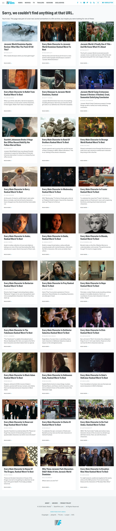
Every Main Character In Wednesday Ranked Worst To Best (57, 190)
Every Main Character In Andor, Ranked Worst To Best (17, 237)
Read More (7, 63)
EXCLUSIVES (59, 3)
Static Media (46, 507)
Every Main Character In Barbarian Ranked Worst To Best (18, 284)
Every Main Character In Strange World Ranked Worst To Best (94, 141)
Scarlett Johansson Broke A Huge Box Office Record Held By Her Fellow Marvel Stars (18, 142)
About (47, 503)
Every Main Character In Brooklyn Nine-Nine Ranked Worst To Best (94, 470)
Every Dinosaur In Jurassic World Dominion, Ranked (56, 93)
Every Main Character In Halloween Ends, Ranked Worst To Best (57, 376)
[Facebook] (78, 3)
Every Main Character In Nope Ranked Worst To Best (93, 284)
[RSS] (94, 3)
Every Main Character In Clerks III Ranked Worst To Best (56, 423)
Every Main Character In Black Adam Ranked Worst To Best (19, 376)
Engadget (45, 515)
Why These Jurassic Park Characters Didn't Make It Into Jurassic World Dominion (57, 472)
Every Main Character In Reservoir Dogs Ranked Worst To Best (18, 423)
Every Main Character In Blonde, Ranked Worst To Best (94, 237)
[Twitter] (81, 3)
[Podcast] (98, 2)
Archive (55, 503)
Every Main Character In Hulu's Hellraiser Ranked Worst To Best (94, 376)
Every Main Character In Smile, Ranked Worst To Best (55, 237)
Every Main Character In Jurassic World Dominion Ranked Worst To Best (56, 47)
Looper (67, 515)
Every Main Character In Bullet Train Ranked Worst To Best (19, 93)
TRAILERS (40, 3)
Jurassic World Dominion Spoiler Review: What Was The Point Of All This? (18, 47)
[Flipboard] (87, 3)
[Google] (91, 3)
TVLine (60, 515)
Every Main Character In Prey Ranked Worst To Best (58, 284)
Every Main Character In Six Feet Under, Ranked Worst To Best (94, 423)
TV (34, 3)
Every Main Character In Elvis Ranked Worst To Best (92, 331)
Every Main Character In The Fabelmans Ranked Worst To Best (18, 331)
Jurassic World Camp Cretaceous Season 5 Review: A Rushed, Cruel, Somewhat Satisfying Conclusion (95, 95)
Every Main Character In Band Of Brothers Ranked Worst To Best (56, 141)
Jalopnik (53, 515)
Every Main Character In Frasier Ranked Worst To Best (93, 190)
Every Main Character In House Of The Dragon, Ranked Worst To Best (19, 470)
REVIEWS (49, 3)
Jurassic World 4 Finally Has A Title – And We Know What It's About (96, 45)
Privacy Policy (65, 503)
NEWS (20, 3)
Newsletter (108, 3)
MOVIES (28, 3)
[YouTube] (84, 3)
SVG (72, 515)
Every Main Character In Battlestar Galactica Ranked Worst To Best (57, 331)
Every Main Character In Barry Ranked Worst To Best (17, 190)
